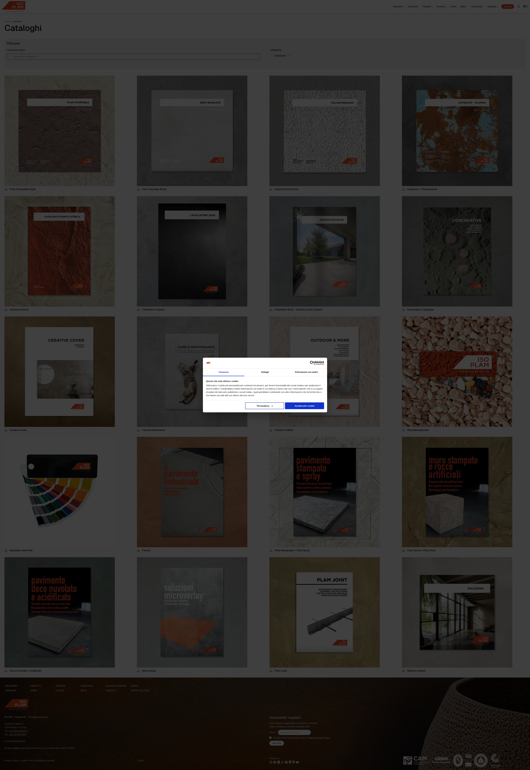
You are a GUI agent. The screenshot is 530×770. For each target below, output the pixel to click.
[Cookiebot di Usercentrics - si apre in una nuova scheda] (312, 363)
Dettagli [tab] (265, 372)
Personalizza (263, 406)
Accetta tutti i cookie (304, 406)
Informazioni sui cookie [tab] (306, 372)
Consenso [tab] (224, 372)
